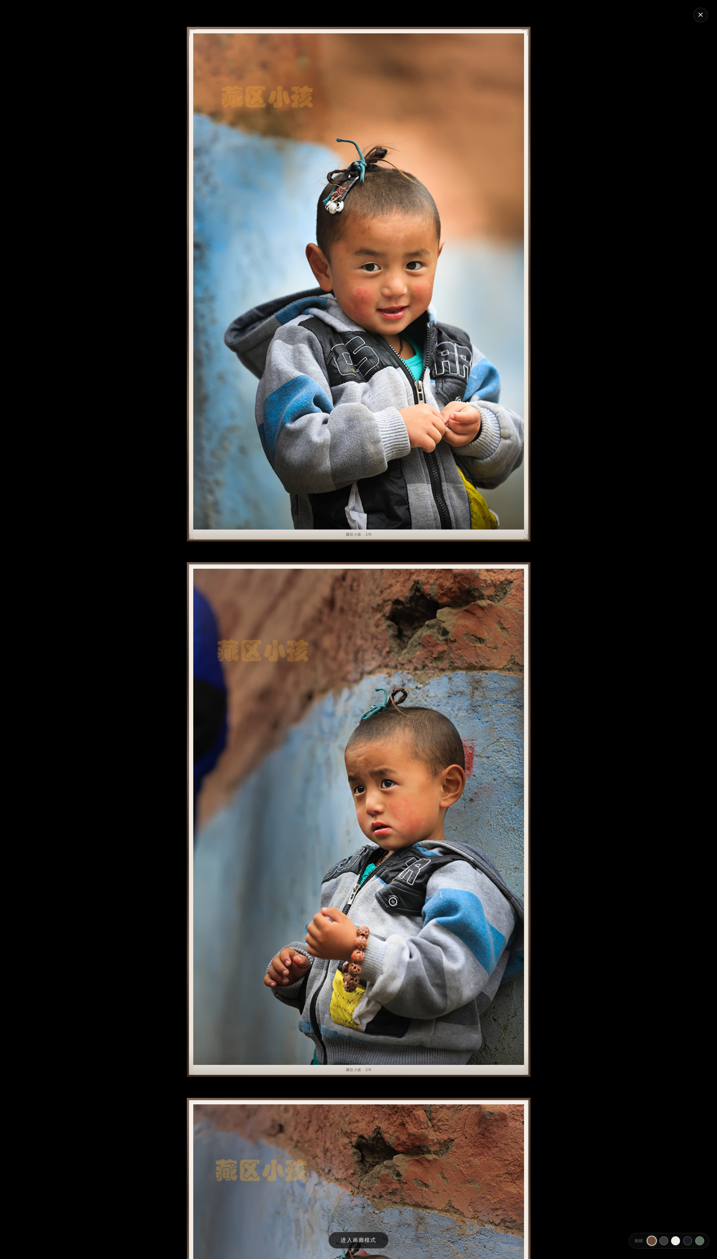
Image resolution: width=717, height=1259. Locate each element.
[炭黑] (663, 1240)
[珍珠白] (675, 1240)
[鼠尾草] (699, 1240)
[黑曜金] (687, 1240)
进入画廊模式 (358, 1240)
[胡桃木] (652, 1241)
